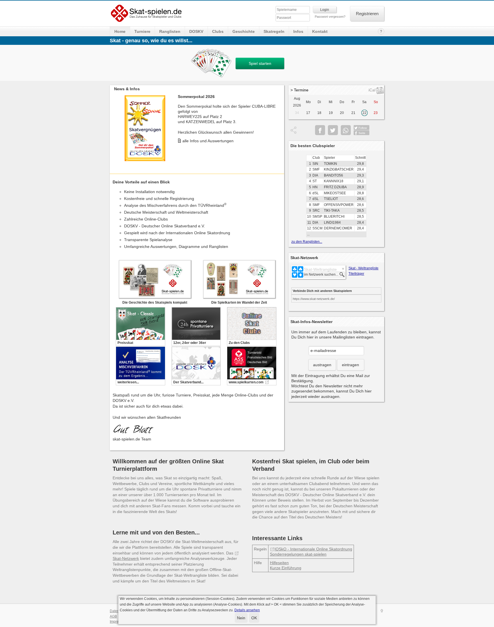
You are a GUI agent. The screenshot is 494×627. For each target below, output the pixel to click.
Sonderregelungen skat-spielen (298, 554)
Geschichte (243, 31)
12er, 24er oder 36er (189, 343)
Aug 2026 (297, 102)
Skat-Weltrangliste (320, 269)
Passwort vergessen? (330, 16)
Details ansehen (247, 610)
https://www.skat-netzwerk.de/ (314, 299)
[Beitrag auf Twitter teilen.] (333, 130)
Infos (298, 31)
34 (297, 113)
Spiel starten (260, 63)
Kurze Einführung (285, 568)
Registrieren (367, 13)
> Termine (299, 90)
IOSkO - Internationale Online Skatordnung (313, 549)
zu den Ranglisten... (306, 242)
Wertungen (192, 155)
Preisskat (125, 343)
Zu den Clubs (239, 343)
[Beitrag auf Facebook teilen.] (320, 130)
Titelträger (356, 274)
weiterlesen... (128, 382)
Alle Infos (190, 140)
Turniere (142, 31)
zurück (115, 124)
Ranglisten (169, 31)
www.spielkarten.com (246, 382)
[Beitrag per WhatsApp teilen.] (346, 130)
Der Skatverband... (188, 382)
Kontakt (320, 31)
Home (120, 31)
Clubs (218, 31)
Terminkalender (196, 147)
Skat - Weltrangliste (363, 268)
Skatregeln (274, 31)
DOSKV (196, 31)
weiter (278, 124)
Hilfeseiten (279, 562)
